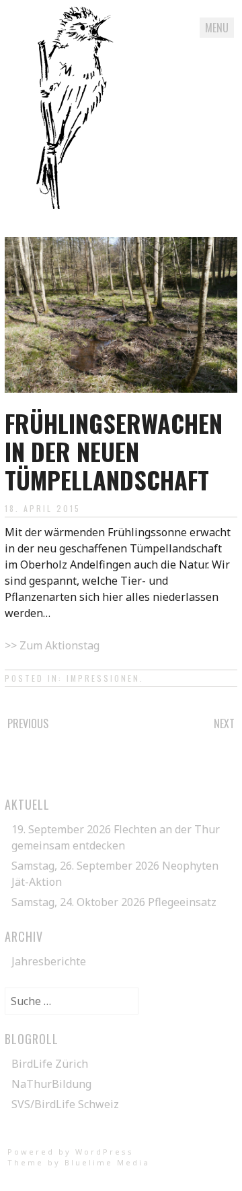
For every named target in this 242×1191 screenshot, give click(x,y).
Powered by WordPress (70, 1152)
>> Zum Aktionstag (52, 645)
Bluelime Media (107, 1162)
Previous (27, 723)
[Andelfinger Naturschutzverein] (75, 204)
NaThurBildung (51, 1083)
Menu (217, 28)
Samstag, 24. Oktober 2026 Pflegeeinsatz (113, 902)
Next (224, 723)
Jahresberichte (48, 961)
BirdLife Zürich (49, 1063)
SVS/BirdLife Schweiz (65, 1104)
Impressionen (103, 678)
